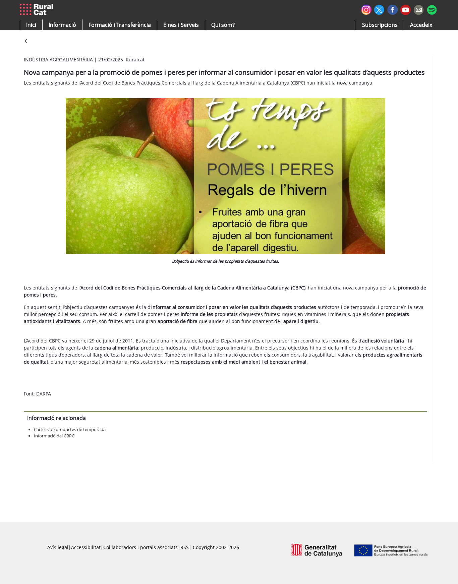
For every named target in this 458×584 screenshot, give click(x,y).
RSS (184, 547)
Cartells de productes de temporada (70, 429)
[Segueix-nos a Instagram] (366, 9)
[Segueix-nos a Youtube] (405, 9)
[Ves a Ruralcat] (38, 9)
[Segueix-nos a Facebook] (392, 9)
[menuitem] (119, 24)
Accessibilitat (86, 547)
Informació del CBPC (54, 436)
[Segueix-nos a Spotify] (431, 9)
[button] (31, 24)
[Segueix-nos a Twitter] (379, 9)
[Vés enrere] (26, 41)
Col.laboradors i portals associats (140, 547)
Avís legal (57, 547)
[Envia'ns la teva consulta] (418, 9)
